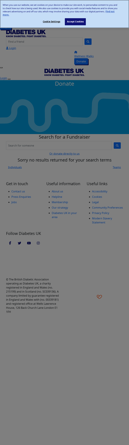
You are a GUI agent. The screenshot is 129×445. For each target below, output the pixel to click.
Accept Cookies (75, 21)
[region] (64, 14)
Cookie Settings (51, 21)
